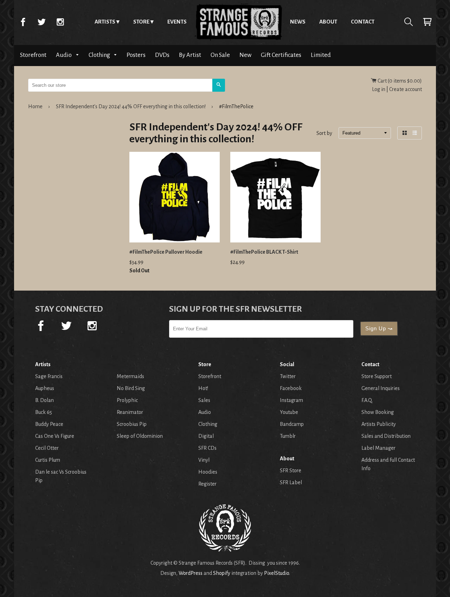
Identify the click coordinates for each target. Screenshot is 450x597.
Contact (362, 22)
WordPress (190, 573)
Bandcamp (292, 424)
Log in (378, 89)
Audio (64, 55)
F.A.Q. (367, 400)
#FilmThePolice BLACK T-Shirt (264, 252)
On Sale (220, 55)
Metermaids (130, 376)
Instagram (60, 22)
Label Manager (378, 448)
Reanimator (130, 412)
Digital (206, 436)
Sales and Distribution (386, 436)
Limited (321, 55)
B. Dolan (44, 400)
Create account (405, 89)
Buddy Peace (49, 424)
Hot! (203, 388)
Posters (136, 55)
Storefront (33, 55)
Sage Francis (49, 376)
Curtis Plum (47, 460)
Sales (204, 400)
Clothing (100, 55)
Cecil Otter (47, 448)
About (328, 22)
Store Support (376, 376)
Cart (427, 22)
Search (408, 22)
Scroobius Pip (132, 424)
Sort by (324, 133)
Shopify (221, 573)
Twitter (41, 22)
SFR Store (290, 470)
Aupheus (44, 388)
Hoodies (207, 472)
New (245, 55)
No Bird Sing (131, 388)
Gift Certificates (281, 55)
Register (207, 484)
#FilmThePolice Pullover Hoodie (165, 252)
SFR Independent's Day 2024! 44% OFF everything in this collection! (131, 106)
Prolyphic (127, 400)
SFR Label (291, 482)
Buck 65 (43, 412)
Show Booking (377, 412)
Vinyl (204, 460)
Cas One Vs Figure (54, 436)
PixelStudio (276, 573)
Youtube (289, 412)
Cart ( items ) (399, 81)
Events (177, 22)
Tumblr (288, 436)
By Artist (190, 55)
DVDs (162, 55)
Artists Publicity (378, 424)
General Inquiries (380, 388)
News (298, 22)
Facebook (23, 22)
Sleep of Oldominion (140, 436)
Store (141, 22)
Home (238, 22)
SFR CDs (207, 448)
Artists (105, 22)
